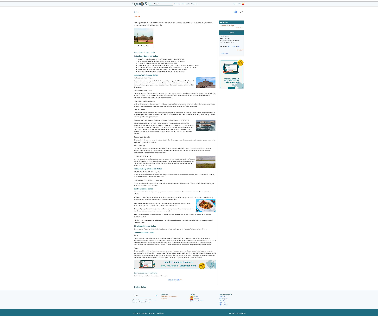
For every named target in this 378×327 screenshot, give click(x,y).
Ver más (238, 27)
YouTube (224, 305)
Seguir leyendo (174, 280)
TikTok (223, 296)
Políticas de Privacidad (140, 313)
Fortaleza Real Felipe (227, 25)
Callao (153, 52)
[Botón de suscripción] (156, 295)
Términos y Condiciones (156, 313)
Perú (135, 52)
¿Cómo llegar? (224, 53)
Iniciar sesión (237, 4)
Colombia (196, 298)
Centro (141, 52)
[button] (244, 4)
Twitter (223, 301)
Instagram (224, 298)
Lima (136, 12)
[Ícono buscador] (151, 4)
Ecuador (195, 296)
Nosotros (194, 4)
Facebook (224, 303)
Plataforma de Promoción (182, 4)
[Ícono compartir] (235, 12)
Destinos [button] (225, 22)
